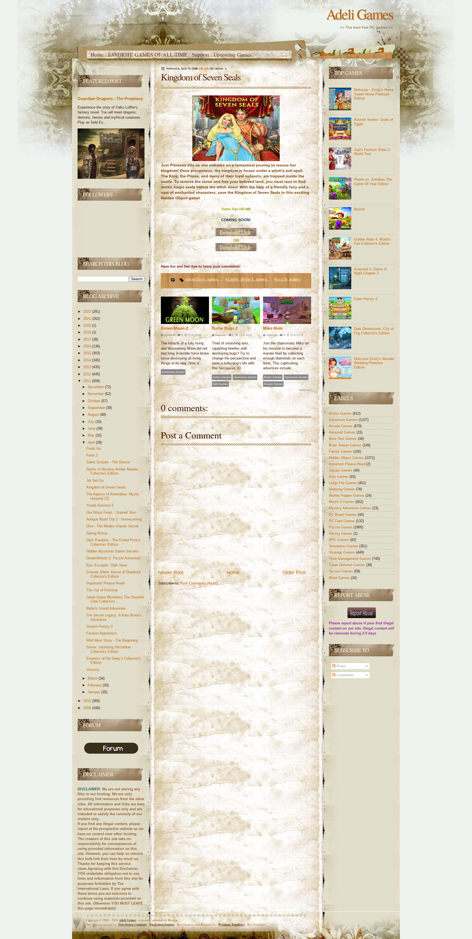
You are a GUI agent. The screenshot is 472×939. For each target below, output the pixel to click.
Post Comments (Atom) (199, 583)
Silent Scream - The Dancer (108, 462)
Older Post (294, 572)
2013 (87, 367)
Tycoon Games (341, 571)
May (92, 435)
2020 (87, 325)
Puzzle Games (287, 279)
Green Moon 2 (174, 328)
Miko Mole (273, 328)
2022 (87, 311)
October (94, 401)
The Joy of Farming (101, 590)
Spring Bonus (97, 533)
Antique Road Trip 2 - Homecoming (114, 519)
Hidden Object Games (247, 279)
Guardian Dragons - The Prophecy (110, 98)
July (91, 422)
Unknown (169, 335)
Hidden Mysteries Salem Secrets (112, 551)
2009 (87, 708)
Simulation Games (344, 546)
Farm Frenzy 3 (365, 299)
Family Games (341, 451)
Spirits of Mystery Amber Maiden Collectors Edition (112, 471)
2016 (87, 346)
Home (97, 54)
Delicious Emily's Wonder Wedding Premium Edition (374, 363)
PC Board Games (343, 515)
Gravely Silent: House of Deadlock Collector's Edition (113, 574)
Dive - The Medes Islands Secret (112, 526)
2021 (87, 319)
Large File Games (343, 483)
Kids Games (220, 383)
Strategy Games (342, 552)
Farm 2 (92, 455)
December (96, 387)
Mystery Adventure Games (350, 508)
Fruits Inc (93, 448)
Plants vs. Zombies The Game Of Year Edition (373, 181)
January (94, 692)
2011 (87, 381)
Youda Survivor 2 (99, 505)
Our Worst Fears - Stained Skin (111, 512)
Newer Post (171, 572)
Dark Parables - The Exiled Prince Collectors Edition (113, 542)
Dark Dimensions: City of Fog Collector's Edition (374, 331)
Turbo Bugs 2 (225, 328)
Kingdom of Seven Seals (106, 487)
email (128, 859)
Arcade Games (273, 383)
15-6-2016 (194, 335)
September (97, 408)
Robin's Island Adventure (105, 608)
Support (200, 54)
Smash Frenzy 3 (99, 626)
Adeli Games (359, 14)
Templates (232, 924)
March (93, 678)
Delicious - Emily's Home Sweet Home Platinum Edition (374, 94)
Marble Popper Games (347, 495)
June (92, 428)
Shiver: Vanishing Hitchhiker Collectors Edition (108, 649)
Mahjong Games (342, 489)
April (92, 442)
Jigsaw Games (341, 470)
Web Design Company (132, 924)
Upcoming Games (232, 54)
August (94, 415)
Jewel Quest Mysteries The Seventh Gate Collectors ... (115, 599)
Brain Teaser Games (345, 445)
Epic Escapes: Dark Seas (106, 565)
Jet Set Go (95, 480)
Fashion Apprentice (101, 633)
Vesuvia (92, 670)
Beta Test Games (343, 439)
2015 (87, 353)
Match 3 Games (342, 502)
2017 (87, 339)
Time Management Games (350, 559)
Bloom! (359, 209)
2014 (87, 360)
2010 (87, 701)
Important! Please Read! (105, 583)
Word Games (340, 578)
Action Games (222, 377)
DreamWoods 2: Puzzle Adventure (113, 558)
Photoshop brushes (162, 924)
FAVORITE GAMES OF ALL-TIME (147, 54)
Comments (344, 675)
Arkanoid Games (342, 432)
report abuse (351, 623)
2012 (87, 374)
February (95, 685)
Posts (340, 666)
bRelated (305, 389)
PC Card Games (342, 521)
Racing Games (341, 533)
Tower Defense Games (347, 565)
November (96, 394)
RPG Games (339, 540)
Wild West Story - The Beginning (112, 640)
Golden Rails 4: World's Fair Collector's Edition (372, 241)
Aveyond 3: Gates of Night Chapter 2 (370, 271)
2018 (87, 332)
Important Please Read (347, 464)
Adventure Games (202, 279)
